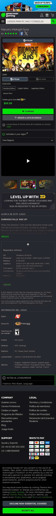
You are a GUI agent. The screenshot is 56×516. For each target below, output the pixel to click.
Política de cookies (38, 410)
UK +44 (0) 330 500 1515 (12, 446)
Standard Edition (9, 88)
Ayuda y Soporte (9, 442)
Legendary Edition (37, 88)
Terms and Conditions (42, 497)
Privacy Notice (21, 497)
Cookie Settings (17, 492)
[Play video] (28, 160)
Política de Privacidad (39, 414)
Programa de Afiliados (12, 414)
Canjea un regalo (9, 410)
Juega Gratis (7, 429)
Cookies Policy (16, 495)
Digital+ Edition (23, 88)
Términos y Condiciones (40, 402)
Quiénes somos (8, 402)
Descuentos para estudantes (9, 419)
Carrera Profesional (10, 406)
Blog (3, 425)
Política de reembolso (39, 406)
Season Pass (7, 93)
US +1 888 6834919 (10, 450)
